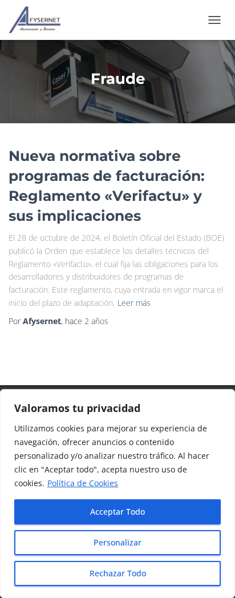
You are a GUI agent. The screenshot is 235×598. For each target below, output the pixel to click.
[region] (117, 493)
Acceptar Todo (117, 511)
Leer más (134, 302)
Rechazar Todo (118, 573)
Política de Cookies (82, 483)
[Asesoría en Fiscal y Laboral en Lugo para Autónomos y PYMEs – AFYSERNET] (39, 20)
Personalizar (117, 542)
